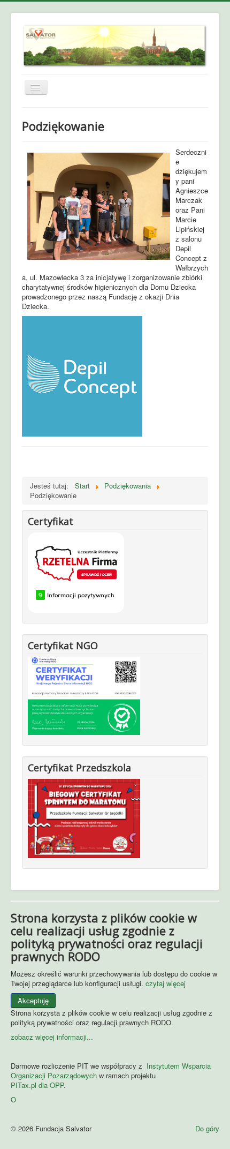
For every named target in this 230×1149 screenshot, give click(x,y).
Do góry (207, 1128)
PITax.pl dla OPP (37, 1085)
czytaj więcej (165, 983)
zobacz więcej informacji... (52, 1037)
